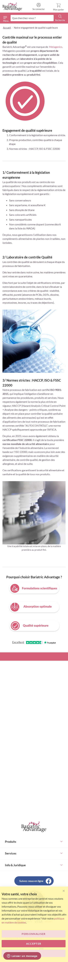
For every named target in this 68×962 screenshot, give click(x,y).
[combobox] (32, 18)
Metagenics (55, 46)
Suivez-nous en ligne (31, 880)
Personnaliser (34, 933)
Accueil (7, 27)
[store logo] (12, 6)
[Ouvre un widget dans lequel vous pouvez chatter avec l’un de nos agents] (22, 956)
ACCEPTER (33, 943)
